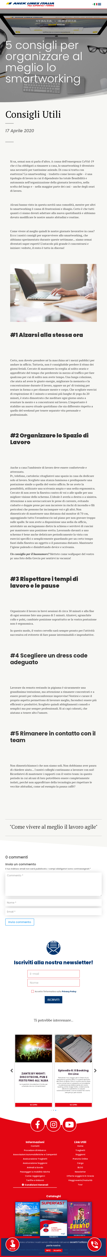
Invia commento (19, 922)
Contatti (35, 1146)
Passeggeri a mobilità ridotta (35, 1171)
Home (80, 1146)
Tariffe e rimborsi (35, 1180)
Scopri (33, 1104)
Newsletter (80, 1171)
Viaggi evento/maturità (80, 1180)
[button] (11, 1071)
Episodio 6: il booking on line (33, 1072)
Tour (80, 1184)
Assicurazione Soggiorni (35, 1163)
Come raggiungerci (35, 1176)
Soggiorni (80, 1154)
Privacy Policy (69, 991)
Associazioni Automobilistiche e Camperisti (35, 1154)
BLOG (80, 1167)
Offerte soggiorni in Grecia (80, 1176)
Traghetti (80, 1150)
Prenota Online (80, 1158)
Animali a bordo (35, 1167)
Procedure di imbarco (35, 1150)
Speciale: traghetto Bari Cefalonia (73, 1075)
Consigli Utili (33, 114)
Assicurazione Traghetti (35, 1158)
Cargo (80, 1163)
